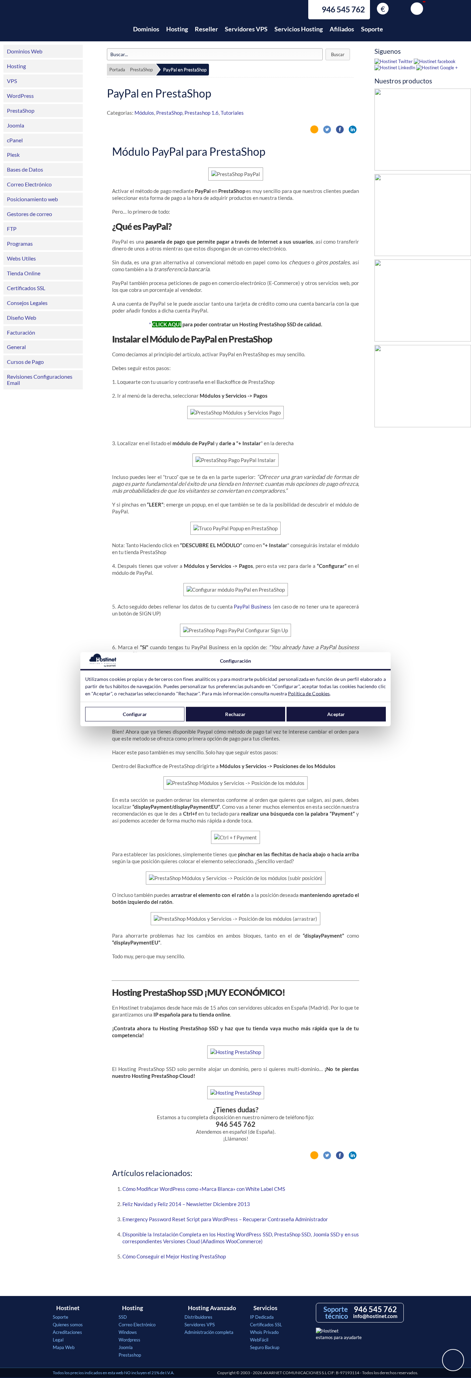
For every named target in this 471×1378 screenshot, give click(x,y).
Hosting (177, 29)
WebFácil (259, 1340)
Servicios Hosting (298, 29)
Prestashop (130, 1355)
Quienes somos (68, 1324)
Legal (58, 1340)
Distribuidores (198, 1317)
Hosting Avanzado (212, 1308)
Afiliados (342, 29)
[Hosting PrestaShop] (422, 131)
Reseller (206, 29)
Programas (20, 243)
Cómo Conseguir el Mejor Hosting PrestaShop (174, 1256)
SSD (123, 1317)
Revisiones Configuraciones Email (39, 379)
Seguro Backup (264, 1347)
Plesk (13, 154)
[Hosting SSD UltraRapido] (422, 216)
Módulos (144, 113)
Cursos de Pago (25, 361)
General (16, 347)
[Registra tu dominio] (422, 302)
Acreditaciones (67, 1332)
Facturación (21, 332)
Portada (117, 69)
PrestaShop (20, 110)
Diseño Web (21, 317)
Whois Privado (264, 1332)
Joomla (15, 125)
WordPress (20, 95)
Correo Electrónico (29, 184)
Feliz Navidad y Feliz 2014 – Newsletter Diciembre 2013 (186, 1204)
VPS (12, 81)
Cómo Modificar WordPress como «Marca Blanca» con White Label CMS (203, 1189)
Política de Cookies (309, 693)
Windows (128, 1332)
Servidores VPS (246, 29)
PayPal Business (252, 606)
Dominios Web (24, 51)
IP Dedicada (262, 1317)
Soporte (372, 29)
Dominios (146, 29)
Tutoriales (232, 113)
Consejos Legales (27, 302)
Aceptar (336, 714)
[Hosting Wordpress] (422, 387)
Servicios (265, 1308)
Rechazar (235, 714)
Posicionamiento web (32, 199)
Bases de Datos (25, 169)
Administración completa (208, 1332)
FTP (12, 228)
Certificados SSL (26, 288)
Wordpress (129, 1340)
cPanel (15, 140)
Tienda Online (23, 273)
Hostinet (83, 25)
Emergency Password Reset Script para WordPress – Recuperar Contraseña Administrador (225, 1219)
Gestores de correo (29, 214)
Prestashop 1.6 (201, 113)
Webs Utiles (21, 258)
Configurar (135, 714)
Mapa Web (63, 1347)
